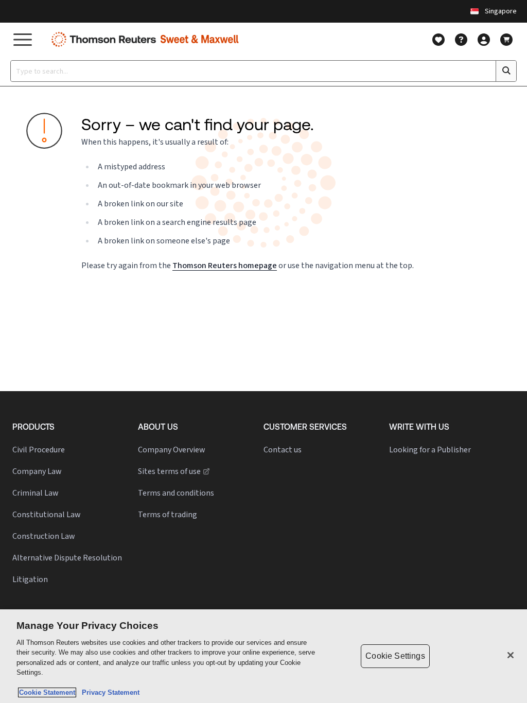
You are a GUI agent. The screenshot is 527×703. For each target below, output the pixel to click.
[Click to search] (506, 71)
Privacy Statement (108, 692)
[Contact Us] (461, 39)
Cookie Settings (395, 656)
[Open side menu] (22, 39)
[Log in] (483, 39)
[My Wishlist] (438, 39)
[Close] (510, 655)
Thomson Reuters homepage (224, 265)
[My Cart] (506, 39)
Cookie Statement (47, 692)
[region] (263, 656)
